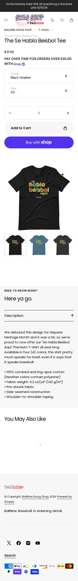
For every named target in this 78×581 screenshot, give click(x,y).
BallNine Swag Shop (35, 496)
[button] (6, 20)
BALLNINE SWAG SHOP (18, 30)
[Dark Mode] (52, 20)
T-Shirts (44, 30)
